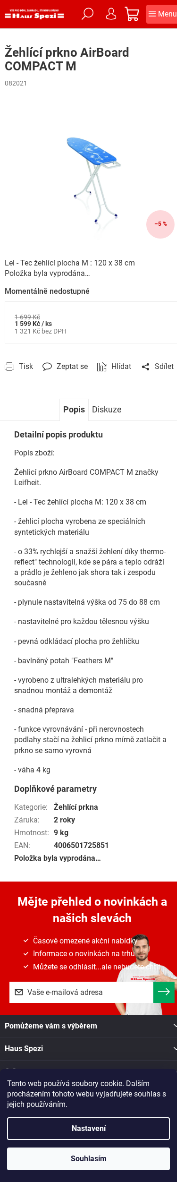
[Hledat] (87, 14)
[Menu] (162, 14)
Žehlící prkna (76, 807)
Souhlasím (89, 1158)
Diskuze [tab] (107, 409)
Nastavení (89, 1128)
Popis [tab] (74, 409)
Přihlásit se (164, 992)
